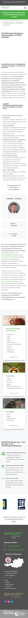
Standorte (12, 21)
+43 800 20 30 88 (14, 546)
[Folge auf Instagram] (8, 601)
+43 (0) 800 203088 (14, 235)
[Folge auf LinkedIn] (11, 601)
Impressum (8, 586)
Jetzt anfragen (14, 224)
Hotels (17, 255)
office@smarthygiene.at (16, 550)
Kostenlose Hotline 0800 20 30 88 (15, 2)
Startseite (5, 21)
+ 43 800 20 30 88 (9, 15)
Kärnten (18, 21)
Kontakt (7, 582)
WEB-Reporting (9, 584)
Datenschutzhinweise (11, 588)
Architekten (14, 257)
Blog (6, 580)
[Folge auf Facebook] (5, 601)
